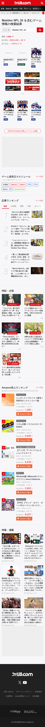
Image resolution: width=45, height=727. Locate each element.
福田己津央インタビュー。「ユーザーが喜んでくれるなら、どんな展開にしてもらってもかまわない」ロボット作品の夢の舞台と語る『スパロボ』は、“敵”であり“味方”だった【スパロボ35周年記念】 (33, 584)
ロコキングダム (35, 304)
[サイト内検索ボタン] (42, 3)
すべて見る (39, 176)
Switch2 (9, 8)
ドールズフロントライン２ (14, 304)
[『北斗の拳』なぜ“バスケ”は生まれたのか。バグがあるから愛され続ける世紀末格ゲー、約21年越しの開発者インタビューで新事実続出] (11, 538)
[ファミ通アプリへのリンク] (15, 711)
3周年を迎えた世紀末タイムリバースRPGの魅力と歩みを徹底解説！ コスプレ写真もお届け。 (33, 340)
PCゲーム (27, 8)
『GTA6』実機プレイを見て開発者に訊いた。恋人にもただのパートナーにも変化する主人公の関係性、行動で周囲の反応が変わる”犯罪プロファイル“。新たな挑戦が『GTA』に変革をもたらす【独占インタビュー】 (11, 616)
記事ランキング (10, 200)
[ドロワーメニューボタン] (3, 3)
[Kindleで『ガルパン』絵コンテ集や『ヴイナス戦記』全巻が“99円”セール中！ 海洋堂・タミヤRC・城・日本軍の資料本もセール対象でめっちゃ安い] (37, 228)
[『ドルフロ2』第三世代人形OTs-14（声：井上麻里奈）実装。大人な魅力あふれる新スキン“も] (11, 299)
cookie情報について (22, 696)
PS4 (35, 184)
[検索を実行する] (40, 29)
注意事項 (9, 696)
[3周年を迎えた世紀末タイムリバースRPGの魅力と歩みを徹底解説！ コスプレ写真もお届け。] (33, 327)
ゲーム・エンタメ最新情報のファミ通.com (15, 13)
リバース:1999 (35, 333)
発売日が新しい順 (16, 40)
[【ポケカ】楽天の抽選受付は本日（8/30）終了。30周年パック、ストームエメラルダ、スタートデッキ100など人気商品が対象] (37, 214)
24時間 (13, 206)
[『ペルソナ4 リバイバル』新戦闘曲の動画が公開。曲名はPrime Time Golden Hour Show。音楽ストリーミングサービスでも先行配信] (37, 242)
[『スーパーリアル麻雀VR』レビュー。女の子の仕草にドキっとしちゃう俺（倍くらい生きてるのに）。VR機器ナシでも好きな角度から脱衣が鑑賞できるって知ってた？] (33, 602)
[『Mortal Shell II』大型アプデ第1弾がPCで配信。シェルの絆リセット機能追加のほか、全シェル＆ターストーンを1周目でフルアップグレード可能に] (37, 270)
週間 (21, 206)
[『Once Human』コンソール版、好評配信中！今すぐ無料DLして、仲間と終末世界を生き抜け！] (11, 327)
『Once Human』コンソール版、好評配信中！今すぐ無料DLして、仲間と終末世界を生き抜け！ (11, 341)
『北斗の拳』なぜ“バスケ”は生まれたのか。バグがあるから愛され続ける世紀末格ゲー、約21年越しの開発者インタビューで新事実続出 (11, 552)
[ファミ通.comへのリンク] (22, 2)
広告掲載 (35, 696)
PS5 (21, 8)
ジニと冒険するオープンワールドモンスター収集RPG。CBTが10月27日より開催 (33, 312)
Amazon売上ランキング (15, 387)
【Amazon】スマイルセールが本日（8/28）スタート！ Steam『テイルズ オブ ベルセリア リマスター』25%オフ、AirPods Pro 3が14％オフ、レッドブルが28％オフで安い (33, 552)
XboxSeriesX (20, 189)
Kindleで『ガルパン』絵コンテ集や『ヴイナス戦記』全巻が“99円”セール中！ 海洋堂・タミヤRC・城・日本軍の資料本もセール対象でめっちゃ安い (20, 230)
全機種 (8, 36)
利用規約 (38, 691)
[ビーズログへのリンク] (30, 711)
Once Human (12, 333)
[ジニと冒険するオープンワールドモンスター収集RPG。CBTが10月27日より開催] (33, 299)
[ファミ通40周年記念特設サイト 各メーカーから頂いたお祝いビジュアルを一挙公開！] (11, 358)
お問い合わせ (8, 691)
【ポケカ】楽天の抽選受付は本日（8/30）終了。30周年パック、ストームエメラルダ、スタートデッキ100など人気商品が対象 (20, 216)
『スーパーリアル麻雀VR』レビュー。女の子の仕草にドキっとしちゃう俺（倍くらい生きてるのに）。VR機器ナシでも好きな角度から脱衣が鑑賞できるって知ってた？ (33, 616)
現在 (5, 206)
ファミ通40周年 (13, 364)
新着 (2, 8)
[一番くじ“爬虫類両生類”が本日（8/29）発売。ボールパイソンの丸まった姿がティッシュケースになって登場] (37, 256)
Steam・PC (7, 189)
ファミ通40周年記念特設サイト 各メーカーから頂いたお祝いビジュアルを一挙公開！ (11, 371)
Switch (15, 8)
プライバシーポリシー (24, 691)
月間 (29, 206)
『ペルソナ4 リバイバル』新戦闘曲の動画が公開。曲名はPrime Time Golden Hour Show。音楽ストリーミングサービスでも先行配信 (20, 244)
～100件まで (14, 43)
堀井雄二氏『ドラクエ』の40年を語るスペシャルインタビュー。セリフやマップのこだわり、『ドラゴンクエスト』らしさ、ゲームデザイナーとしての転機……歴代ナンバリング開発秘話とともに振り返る (11, 584)
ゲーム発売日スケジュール (16, 176)
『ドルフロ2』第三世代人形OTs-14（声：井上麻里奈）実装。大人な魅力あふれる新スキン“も (11, 312)
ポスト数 (37, 206)
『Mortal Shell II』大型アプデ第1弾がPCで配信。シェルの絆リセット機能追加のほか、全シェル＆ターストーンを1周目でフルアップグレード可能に (20, 272)
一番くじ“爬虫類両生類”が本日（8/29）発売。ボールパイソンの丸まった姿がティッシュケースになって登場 (20, 258)
